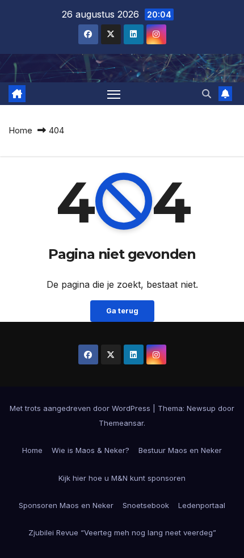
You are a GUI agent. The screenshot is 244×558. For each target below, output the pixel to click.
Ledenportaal (201, 505)
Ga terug (122, 311)
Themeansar (121, 422)
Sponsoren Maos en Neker (66, 505)
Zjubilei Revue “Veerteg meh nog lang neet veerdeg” (122, 532)
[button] (206, 93)
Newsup (201, 408)
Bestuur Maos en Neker (180, 450)
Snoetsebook (146, 505)
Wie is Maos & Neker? (90, 450)
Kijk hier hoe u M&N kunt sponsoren (122, 478)
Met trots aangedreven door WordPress (81, 408)
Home (20, 130)
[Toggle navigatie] (114, 94)
